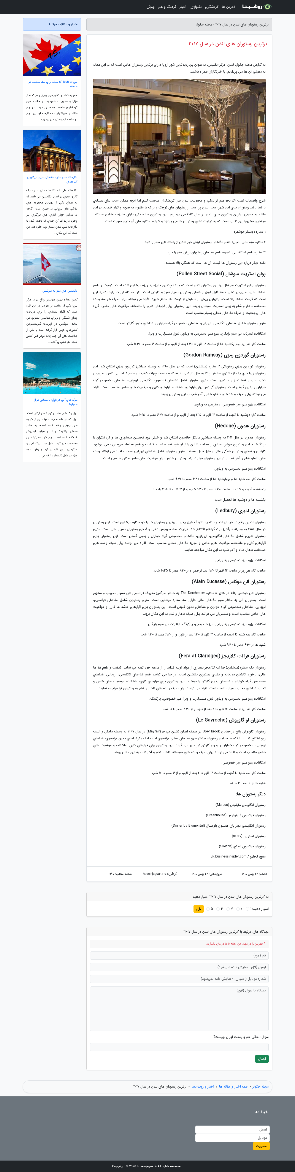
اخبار (183, 7)
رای (198, 909)
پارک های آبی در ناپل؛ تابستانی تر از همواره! (56, 402)
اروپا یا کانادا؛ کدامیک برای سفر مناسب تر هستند (53, 84)
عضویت (261, 1146)
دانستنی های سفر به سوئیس (60, 291)
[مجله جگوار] (256, 7)
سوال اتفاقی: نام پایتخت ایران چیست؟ (241, 1037)
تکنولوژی (196, 7)
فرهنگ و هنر (167, 7)
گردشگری (211, 7)
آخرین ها (228, 7)
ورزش (151, 7)
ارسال (262, 1058)
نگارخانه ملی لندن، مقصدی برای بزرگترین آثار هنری (52, 179)
